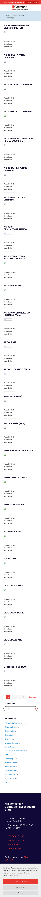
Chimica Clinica (10, 727)
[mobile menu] (38, 7)
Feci (6, 755)
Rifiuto (20, 893)
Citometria (9, 739)
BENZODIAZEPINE (13, 640)
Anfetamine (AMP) (13, 396)
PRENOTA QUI (31, 2)
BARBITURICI (10, 558)
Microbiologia (10, 767)
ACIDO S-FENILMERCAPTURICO (15, 228)
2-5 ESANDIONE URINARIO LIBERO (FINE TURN (17, 26)
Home (7, 15)
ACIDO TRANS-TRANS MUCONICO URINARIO (15, 257)
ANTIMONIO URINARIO (15, 477)
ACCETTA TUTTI (21, 882)
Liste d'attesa (14, 848)
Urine (7, 782)
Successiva (33, 697)
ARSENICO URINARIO (15, 504)
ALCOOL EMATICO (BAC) (17, 369)
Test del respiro (11, 774)
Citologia (8, 735)
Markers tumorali (11, 763)
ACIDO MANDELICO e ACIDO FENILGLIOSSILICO (18, 139)
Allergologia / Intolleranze (14, 723)
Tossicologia (10, 18)
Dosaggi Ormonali (11, 743)
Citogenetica (10, 731)
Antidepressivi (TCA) (14, 423)
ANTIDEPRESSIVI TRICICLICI (18, 450)
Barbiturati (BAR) (12, 531)
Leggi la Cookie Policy (10, 875)
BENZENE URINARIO (14, 613)
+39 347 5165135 (16, 840)
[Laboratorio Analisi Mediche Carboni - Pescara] (20, 7)
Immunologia (9, 759)
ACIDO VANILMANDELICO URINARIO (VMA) (17, 314)
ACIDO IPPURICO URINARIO (18, 111)
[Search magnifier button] (35, 708)
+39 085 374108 (16, 836)
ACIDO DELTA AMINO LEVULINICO (14, 56)
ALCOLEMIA (10, 342)
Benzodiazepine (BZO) (15, 667)
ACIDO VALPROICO (14, 286)
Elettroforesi (9, 747)
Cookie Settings (20, 887)
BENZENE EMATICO (14, 586)
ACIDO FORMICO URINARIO (18, 84)
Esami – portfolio (18, 15)
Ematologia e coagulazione (15, 751)
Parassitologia (10, 771)
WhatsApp (12, 844)
